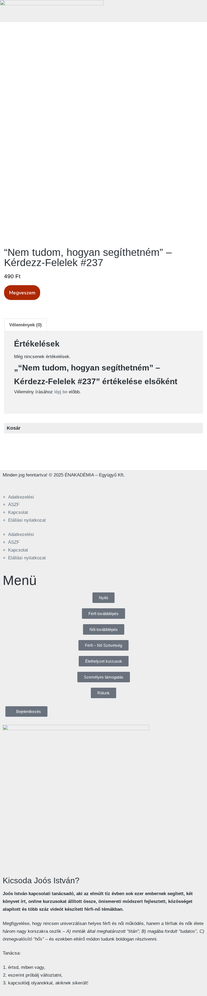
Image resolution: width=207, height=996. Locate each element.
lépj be (60, 391)
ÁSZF (13, 504)
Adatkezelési (21, 497)
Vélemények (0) (25, 324)
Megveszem (22, 292)
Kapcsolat (18, 512)
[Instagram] (24, 484)
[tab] (25, 325)
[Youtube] (39, 484)
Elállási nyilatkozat (27, 520)
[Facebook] (9, 484)
